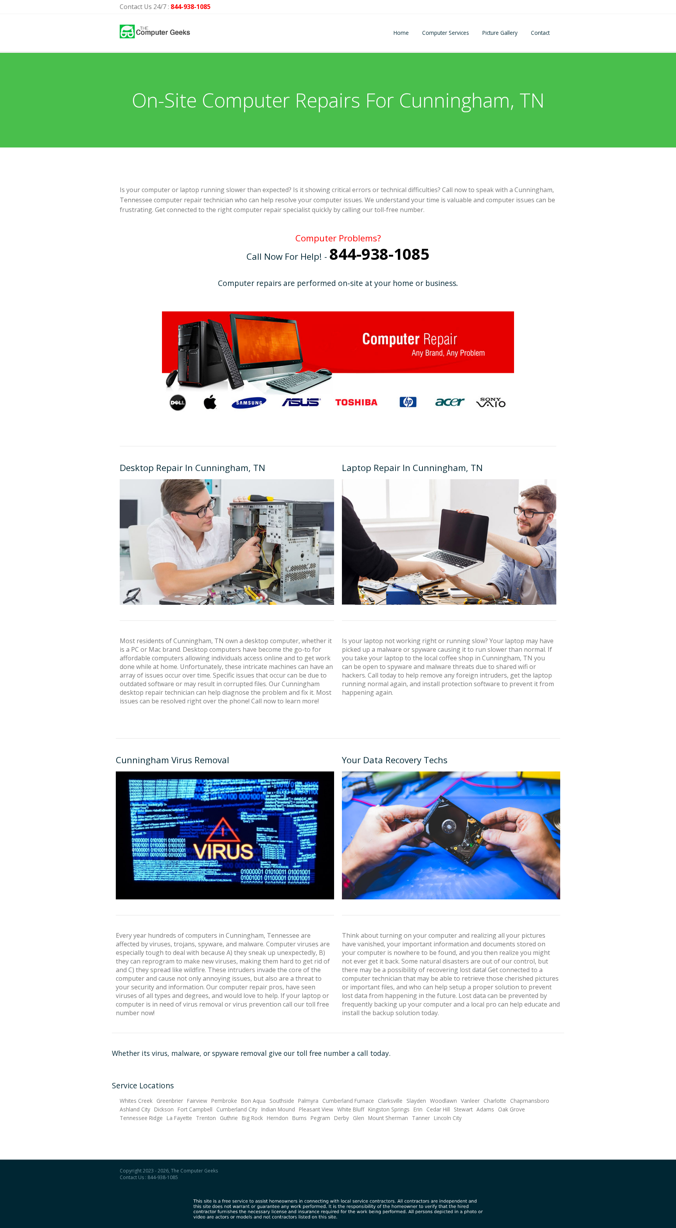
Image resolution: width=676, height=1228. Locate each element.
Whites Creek (136, 1100)
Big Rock (252, 1118)
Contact (540, 32)
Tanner (421, 1118)
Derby (341, 1118)
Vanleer (470, 1100)
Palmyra (308, 1100)
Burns (299, 1118)
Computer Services (445, 32)
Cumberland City (236, 1109)
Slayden (416, 1100)
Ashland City (135, 1109)
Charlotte (495, 1100)
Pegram (320, 1118)
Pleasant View (316, 1109)
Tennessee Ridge (141, 1118)
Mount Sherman (388, 1118)
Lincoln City (448, 1118)
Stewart (463, 1109)
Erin (418, 1109)
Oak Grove (511, 1109)
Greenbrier (169, 1100)
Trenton (206, 1118)
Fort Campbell (195, 1109)
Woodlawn (443, 1100)
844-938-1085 (190, 6)
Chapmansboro (529, 1100)
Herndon (277, 1118)
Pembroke (224, 1100)
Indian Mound (278, 1109)
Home (401, 32)
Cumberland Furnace (348, 1100)
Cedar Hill (438, 1109)
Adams (485, 1109)
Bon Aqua (253, 1100)
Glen (358, 1118)
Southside (282, 1100)
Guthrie (229, 1118)
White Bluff (350, 1109)
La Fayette (179, 1118)
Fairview (197, 1100)
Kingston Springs (389, 1109)
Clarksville (390, 1100)
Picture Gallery (500, 32)
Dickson (164, 1109)
